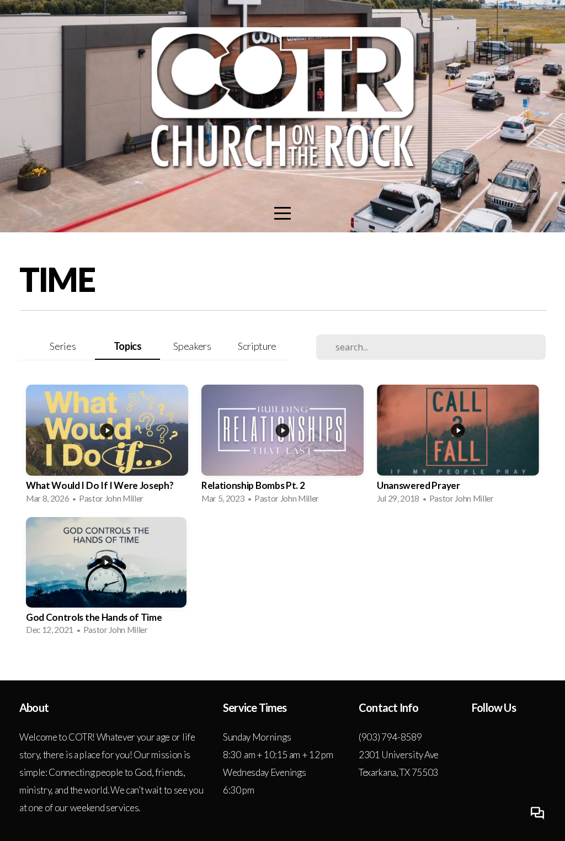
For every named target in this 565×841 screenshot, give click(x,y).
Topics (128, 346)
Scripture (257, 346)
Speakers (192, 346)
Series (63, 346)
